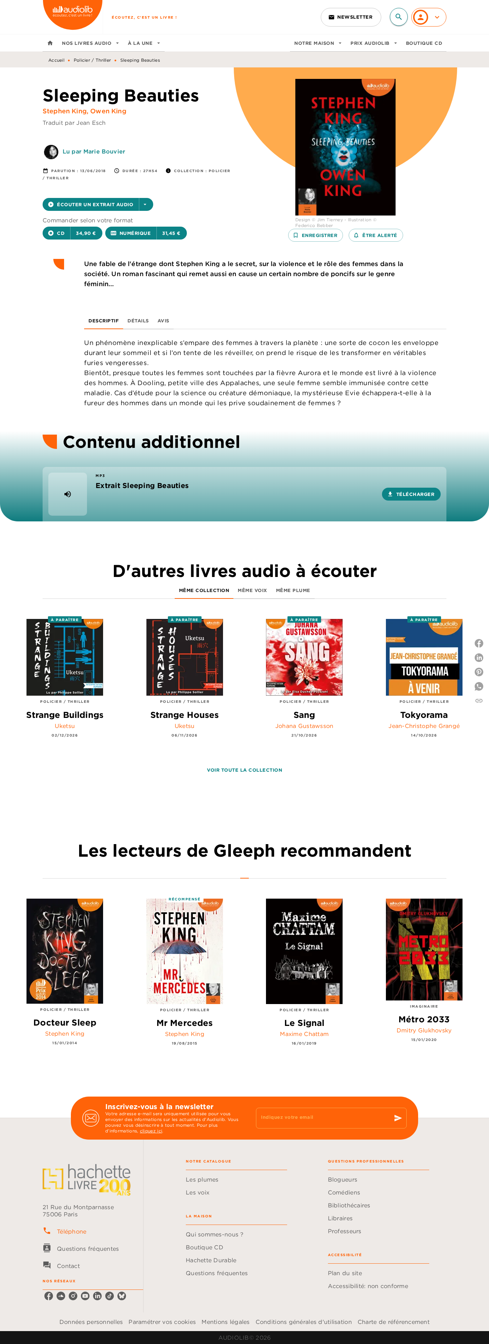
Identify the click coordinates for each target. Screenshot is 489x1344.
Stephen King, (66, 111)
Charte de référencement (394, 1321)
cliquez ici (151, 1131)
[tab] (50, 43)
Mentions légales (226, 1321)
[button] (351, 17)
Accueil (56, 60)
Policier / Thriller (92, 60)
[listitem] (49, 1296)
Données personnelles (91, 1321)
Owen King (108, 111)
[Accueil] (73, 17)
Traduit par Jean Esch (74, 122)
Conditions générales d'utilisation (304, 1321)
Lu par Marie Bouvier (94, 151)
